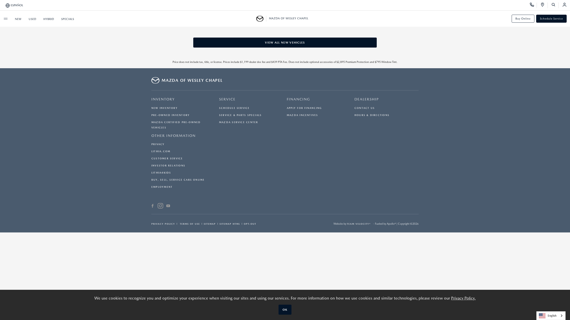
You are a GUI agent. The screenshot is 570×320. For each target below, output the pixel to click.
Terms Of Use (189, 223)
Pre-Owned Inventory (170, 115)
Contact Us (364, 108)
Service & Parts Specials (240, 115)
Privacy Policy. (463, 298)
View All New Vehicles (285, 42)
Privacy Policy (163, 223)
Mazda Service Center (238, 122)
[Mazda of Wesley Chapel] (261, 19)
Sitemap (210, 223)
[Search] (555, 5)
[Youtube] (168, 206)
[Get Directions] (544, 5)
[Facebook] (152, 206)
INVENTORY (163, 99)
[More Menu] (5, 18)
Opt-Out (250, 223)
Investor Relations (168, 165)
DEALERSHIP (366, 99)
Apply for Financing (304, 108)
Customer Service (167, 158)
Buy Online (523, 18)
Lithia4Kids (161, 172)
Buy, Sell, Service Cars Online (178, 179)
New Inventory (164, 108)
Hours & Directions (371, 115)
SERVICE (227, 99)
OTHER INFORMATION (173, 136)
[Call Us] (533, 5)
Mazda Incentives (302, 115)
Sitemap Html (230, 223)
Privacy (158, 144)
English (552, 315)
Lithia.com (160, 151)
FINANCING (298, 99)
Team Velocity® (359, 223)
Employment (162, 187)
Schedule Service (551, 18)
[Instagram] (160, 206)
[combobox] (551, 315)
